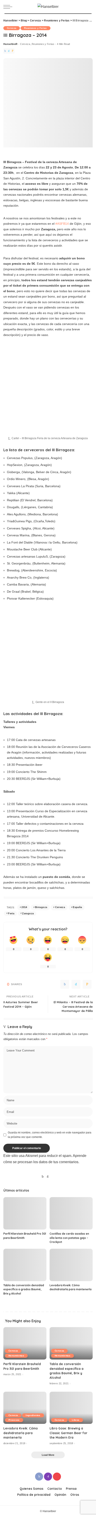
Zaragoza (28, 913)
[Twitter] (8, 51)
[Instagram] (47, 1176)
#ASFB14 (62, 223)
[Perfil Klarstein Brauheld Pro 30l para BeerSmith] (24, 1213)
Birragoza (41, 907)
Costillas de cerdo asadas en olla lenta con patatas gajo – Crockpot (69, 1238)
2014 (24, 907)
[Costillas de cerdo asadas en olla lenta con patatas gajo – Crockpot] (71, 1213)
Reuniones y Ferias (35, 28)
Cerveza (11, 28)
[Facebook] (5, 51)
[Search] (89, 6)
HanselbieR (10, 44)
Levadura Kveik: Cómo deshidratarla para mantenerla (20, 1432)
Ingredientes (33, 1415)
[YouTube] (53, 1176)
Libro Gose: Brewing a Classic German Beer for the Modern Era (68, 1432)
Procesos (14, 1420)
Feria (11, 913)
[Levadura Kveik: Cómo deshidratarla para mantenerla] (71, 1265)
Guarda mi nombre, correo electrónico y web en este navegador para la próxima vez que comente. (49, 1135)
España (77, 907)
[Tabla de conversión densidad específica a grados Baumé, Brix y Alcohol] (24, 1265)
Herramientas (16, 1355)
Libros (75, 1420)
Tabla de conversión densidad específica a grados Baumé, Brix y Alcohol (23, 1289)
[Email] (13, 51)
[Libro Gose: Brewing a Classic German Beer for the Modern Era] (71, 1408)
